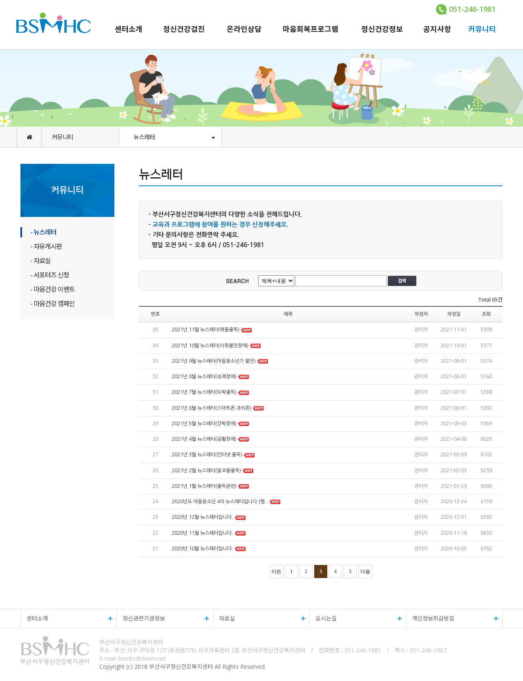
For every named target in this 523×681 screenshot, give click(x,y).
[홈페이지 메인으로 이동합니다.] (29, 137)
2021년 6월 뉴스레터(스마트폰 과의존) (211, 408)
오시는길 (323, 618)
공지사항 (437, 29)
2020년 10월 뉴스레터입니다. (203, 548)
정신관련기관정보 (141, 618)
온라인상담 (244, 29)
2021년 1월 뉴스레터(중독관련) (204, 486)
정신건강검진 (184, 29)
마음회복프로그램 (310, 29)
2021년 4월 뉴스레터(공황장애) (204, 439)
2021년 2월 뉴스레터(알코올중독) (206, 470)
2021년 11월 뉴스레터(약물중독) (205, 330)
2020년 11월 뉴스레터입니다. (203, 533)
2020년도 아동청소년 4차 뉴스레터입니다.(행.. (220, 501)
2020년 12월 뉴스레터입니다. (203, 517)
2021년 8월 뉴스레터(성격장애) (204, 376)
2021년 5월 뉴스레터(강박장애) (204, 423)
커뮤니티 (482, 29)
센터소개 (129, 29)
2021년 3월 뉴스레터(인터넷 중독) (207, 455)
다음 (365, 571)
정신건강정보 (382, 29)
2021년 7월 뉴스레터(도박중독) (204, 392)
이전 (276, 571)
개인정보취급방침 (430, 618)
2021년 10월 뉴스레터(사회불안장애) (210, 345)
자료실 (224, 618)
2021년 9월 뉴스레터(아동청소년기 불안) (214, 361)
